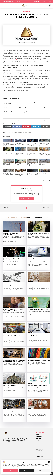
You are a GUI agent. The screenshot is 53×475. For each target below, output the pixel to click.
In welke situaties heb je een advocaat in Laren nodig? (13, 259)
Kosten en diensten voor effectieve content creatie (38, 259)
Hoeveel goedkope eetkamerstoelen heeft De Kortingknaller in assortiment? (26, 102)
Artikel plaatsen (39, 444)
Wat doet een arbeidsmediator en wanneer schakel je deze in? (38, 335)
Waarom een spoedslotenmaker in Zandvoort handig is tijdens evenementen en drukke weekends (44, 154)
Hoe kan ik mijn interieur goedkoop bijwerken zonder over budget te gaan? (26, 120)
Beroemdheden (39, 436)
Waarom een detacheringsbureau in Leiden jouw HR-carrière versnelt (38, 285)
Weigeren (26, 470)
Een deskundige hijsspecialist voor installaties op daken (8, 144)
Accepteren (10, 470)
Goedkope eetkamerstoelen (15, 132)
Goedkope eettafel (27, 132)
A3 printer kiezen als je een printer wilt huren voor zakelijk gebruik (44, 144)
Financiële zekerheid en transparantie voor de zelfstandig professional (13, 310)
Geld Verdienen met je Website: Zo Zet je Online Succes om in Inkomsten (39, 457)
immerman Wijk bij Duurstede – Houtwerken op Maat (11, 285)
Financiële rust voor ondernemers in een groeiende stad (19, 174)
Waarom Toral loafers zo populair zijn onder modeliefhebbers (31, 144)
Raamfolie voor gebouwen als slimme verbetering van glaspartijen (20, 153)
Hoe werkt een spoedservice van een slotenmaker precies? (32, 153)
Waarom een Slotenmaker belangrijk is (37, 385)
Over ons (37, 440)
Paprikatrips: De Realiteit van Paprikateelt (38, 309)
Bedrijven (26, 11)
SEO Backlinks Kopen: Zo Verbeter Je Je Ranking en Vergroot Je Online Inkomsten (39, 451)
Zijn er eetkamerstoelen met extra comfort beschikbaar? (26, 116)
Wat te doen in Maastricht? (10, 385)
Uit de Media (38, 438)
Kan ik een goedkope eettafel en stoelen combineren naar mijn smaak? (26, 107)
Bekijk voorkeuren (42, 470)
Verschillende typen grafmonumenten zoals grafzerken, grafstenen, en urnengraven (14, 361)
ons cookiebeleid (17, 466)
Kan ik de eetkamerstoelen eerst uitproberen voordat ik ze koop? (26, 112)
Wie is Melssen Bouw (43, 173)
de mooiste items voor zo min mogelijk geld (21, 59)
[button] (49, 462)
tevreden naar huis (31, 89)
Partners (37, 434)
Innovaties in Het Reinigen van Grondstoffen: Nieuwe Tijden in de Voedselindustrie (11, 335)
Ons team (38, 442)
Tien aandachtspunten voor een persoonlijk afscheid (38, 234)
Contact (37, 446)
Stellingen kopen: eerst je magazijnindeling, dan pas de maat (8, 174)
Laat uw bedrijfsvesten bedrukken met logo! (39, 360)
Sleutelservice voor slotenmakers (36, 411)
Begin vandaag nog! (26, 188)
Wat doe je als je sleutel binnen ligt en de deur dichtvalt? (7, 164)
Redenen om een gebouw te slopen (12, 411)
